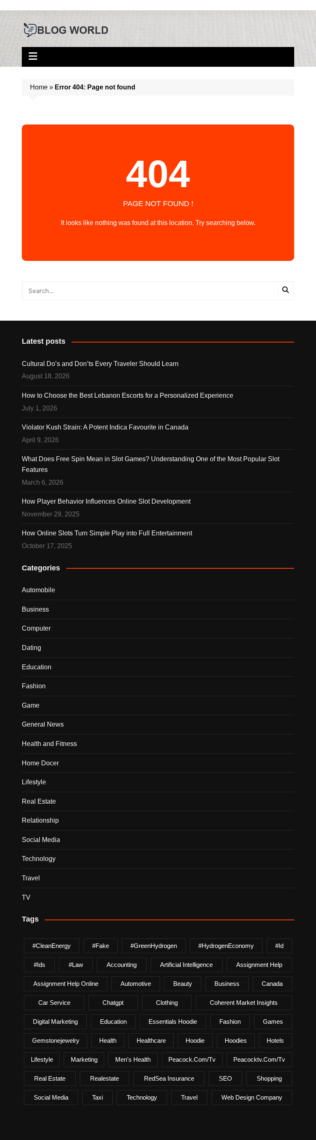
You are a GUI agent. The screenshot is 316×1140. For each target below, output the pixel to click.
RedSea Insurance (169, 1078)
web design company (251, 1097)
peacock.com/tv (192, 1059)
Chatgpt (112, 1002)
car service (54, 1002)
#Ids (39, 964)
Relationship (40, 820)
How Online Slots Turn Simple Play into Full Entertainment (107, 533)
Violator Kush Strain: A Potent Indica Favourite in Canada (105, 427)
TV (26, 897)
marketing (84, 1059)
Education (36, 667)
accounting (122, 964)
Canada (272, 983)
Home (39, 87)
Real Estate (39, 801)
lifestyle (42, 1059)
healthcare (151, 1040)
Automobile (38, 589)
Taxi (97, 1097)
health (107, 1040)
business (226, 983)
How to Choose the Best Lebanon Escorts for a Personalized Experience (127, 395)
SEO (225, 1078)
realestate (104, 1078)
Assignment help (259, 964)
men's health (133, 1059)
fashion (230, 1021)
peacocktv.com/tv (259, 1059)
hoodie (195, 1040)
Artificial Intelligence (186, 964)
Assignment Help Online (65, 983)
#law (76, 964)
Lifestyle (34, 782)
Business (35, 609)
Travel (31, 878)
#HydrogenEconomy (226, 945)
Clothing (167, 1002)
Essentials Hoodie (173, 1021)
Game (31, 705)
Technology (39, 858)
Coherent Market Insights (244, 1002)
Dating (31, 647)
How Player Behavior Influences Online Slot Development (106, 501)
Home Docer (40, 763)
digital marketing (55, 1021)
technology (142, 1097)
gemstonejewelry (55, 1040)
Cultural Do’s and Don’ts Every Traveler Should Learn (100, 363)
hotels (275, 1040)
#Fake (100, 945)
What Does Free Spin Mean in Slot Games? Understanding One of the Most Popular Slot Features (150, 464)
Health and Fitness (49, 743)
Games (273, 1021)
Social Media (41, 839)
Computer (36, 628)
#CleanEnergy (52, 945)
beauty (182, 983)
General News (43, 724)
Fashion (34, 686)
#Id (279, 945)
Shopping (269, 1078)
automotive (136, 983)
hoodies (236, 1040)
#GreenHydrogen (153, 945)
